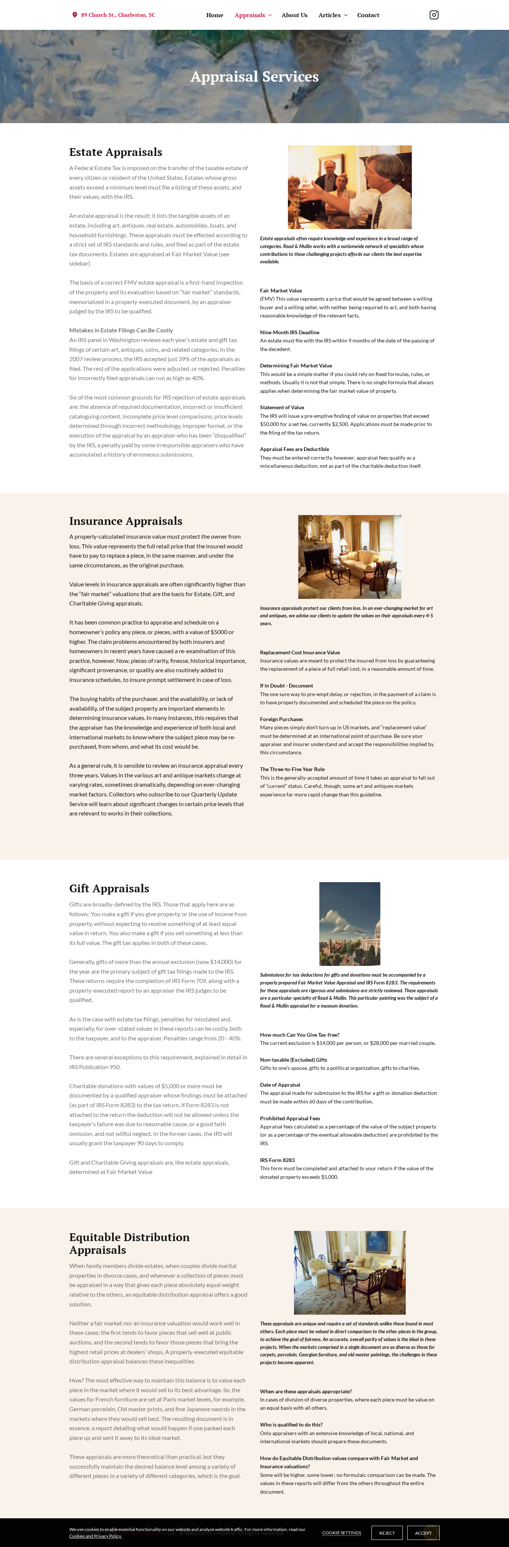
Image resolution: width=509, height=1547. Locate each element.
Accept (423, 1533)
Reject (387, 1533)
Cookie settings (341, 1532)
